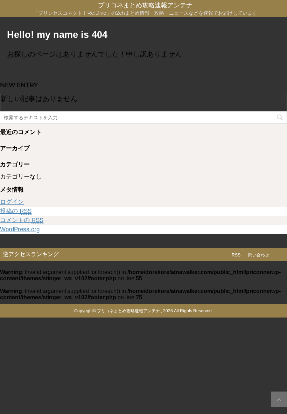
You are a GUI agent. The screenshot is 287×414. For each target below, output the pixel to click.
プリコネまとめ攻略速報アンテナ (145, 5)
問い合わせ (258, 255)
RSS (236, 255)
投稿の (15, 211)
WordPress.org (20, 229)
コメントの (21, 220)
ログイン (12, 202)
